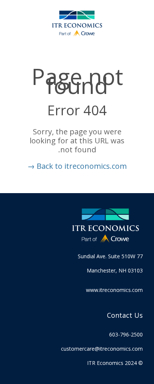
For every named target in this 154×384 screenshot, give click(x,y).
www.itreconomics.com (114, 289)
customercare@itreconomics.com (102, 348)
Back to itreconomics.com (77, 166)
